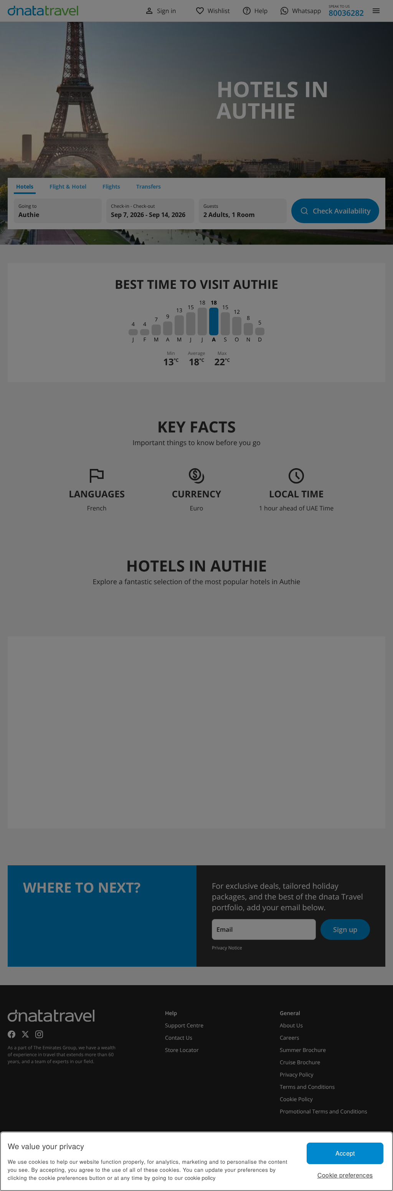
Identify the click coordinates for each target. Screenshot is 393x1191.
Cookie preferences (345, 1175)
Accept (345, 1153)
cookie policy (200, 1177)
